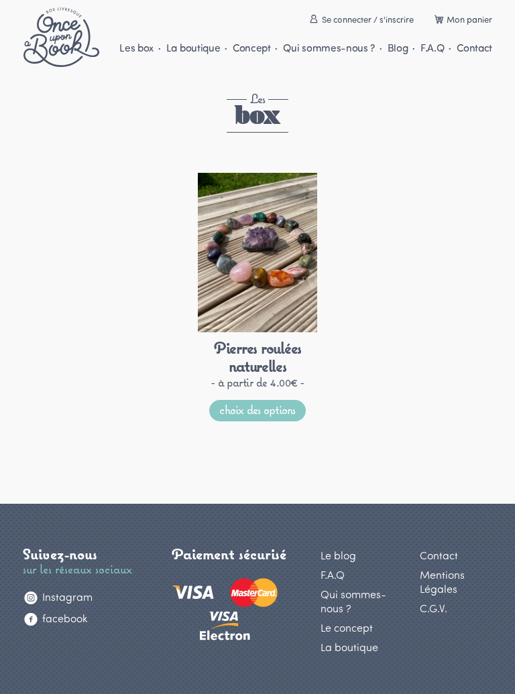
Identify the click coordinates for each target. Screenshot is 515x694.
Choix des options (257, 409)
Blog (398, 47)
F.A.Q (432, 47)
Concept (251, 47)
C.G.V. (433, 608)
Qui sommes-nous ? (329, 47)
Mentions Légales (442, 581)
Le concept (347, 627)
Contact (474, 47)
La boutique (193, 47)
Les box (136, 47)
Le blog (338, 555)
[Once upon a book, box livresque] (61, 37)
